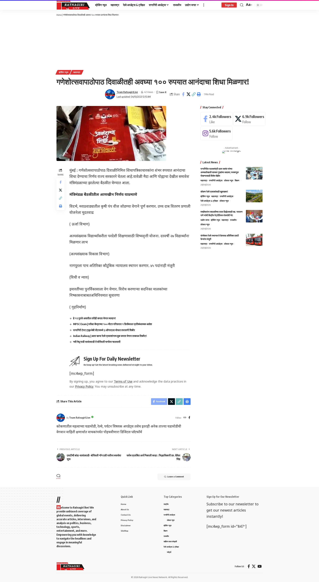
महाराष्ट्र (76, 72)
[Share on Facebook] (183, 94)
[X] (249, 119)
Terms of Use (123, 382)
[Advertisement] (159, 43)
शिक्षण (237, 180)
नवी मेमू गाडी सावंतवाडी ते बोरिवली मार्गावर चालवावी (96, 341)
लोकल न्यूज (228, 180)
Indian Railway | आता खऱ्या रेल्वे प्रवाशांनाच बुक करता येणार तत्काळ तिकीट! (110, 336)
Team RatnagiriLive (127, 91)
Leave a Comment (175, 476)
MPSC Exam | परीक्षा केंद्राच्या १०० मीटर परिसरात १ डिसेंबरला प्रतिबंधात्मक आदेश (112, 324)
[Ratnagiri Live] (73, 5)
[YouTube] (260, 566)
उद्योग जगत (205, 220)
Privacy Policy (84, 387)
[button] (193, 94)
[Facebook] (189, 417)
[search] (241, 5)
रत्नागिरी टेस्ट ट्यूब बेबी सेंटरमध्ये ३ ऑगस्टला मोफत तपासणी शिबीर (104, 330)
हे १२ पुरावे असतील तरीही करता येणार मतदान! (94, 318)
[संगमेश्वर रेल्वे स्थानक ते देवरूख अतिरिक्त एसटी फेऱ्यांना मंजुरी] (254, 240)
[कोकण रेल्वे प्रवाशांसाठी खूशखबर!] (254, 196)
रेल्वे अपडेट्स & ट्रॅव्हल (209, 200)
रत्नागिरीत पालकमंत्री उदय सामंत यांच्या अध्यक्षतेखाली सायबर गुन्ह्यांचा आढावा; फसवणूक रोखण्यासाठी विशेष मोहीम (220, 172)
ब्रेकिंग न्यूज (63, 72)
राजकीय (233, 220)
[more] (203, 5)
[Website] (185, 417)
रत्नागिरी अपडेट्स (215, 180)
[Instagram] (217, 133)
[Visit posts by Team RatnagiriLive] (110, 94)
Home (59, 14)
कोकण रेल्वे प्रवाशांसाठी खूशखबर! (214, 191)
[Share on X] (188, 94)
